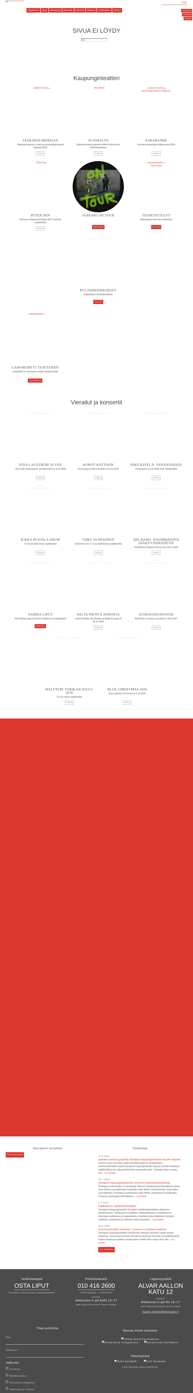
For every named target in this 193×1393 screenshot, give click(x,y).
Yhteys (117, 10)
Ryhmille (68, 10)
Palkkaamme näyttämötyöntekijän (136, 1213)
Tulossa (40, 153)
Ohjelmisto (33, 10)
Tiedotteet (187, 14)
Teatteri (91, 10)
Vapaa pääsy (98, 227)
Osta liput (156, 227)
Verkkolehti (186, 10)
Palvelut (80, 10)
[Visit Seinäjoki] (154, 1361)
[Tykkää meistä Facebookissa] (140, 1339)
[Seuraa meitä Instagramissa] (120, 1342)
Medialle (188, 18)
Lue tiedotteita (106, 1249)
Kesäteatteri (104, 10)
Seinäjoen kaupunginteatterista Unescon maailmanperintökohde (139, 1189)
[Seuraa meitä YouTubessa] (161, 1342)
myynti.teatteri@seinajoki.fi (160, 1311)
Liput (44, 10)
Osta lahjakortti (35, 380)
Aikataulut (55, 10)
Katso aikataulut (15, 1154)
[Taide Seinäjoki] (126, 1361)
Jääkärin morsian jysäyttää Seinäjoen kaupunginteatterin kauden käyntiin (139, 1166)
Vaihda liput (40, 626)
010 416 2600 (96, 1285)
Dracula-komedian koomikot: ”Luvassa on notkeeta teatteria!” (139, 1236)
